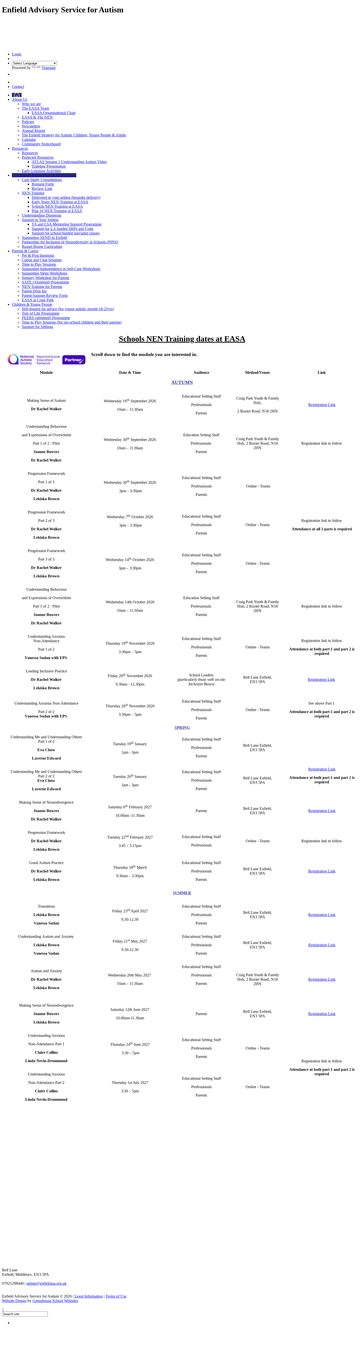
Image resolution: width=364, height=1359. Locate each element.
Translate (49, 68)
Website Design (14, 1301)
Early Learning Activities (41, 171)
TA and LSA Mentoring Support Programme (67, 224)
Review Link (42, 188)
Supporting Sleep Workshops (44, 273)
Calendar (29, 139)
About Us (19, 99)
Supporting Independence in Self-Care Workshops (61, 269)
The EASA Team (35, 108)
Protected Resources (37, 157)
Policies (28, 122)
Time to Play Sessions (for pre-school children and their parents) (72, 322)
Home (17, 95)
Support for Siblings (37, 327)
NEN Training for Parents (42, 286)
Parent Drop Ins (34, 291)
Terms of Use (116, 1296)
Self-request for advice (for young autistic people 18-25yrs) (68, 309)
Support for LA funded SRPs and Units (62, 229)
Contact (18, 86)
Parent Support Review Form (45, 295)
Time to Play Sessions (39, 264)
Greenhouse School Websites (55, 1301)
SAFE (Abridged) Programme (45, 282)
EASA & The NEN (37, 117)
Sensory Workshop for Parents (45, 278)
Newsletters (31, 126)
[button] (13, 74)
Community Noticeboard (41, 144)
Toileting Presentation (49, 166)
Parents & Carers (25, 251)
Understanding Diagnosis (41, 215)
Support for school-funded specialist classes (66, 233)
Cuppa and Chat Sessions (42, 260)
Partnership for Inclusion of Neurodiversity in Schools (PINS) (70, 242)
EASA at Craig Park (38, 300)
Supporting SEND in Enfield (44, 237)
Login (16, 54)
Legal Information (89, 1296)
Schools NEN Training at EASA (57, 206)
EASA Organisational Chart (54, 113)
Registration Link (322, 405)
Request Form (43, 184)
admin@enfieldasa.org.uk (46, 1283)
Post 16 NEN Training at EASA (57, 211)
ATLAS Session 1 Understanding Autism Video (69, 162)
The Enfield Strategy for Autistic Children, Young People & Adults (74, 135)
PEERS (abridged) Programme (46, 318)
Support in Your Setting (40, 220)
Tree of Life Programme (40, 313)
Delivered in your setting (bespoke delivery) (66, 197)
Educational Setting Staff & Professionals (44, 175)
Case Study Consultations (42, 180)
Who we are (31, 104)
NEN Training (33, 193)
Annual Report (33, 130)
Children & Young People (32, 304)
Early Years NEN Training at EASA (60, 202)
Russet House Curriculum (42, 246)
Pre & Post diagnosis (38, 255)
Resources (20, 148)
